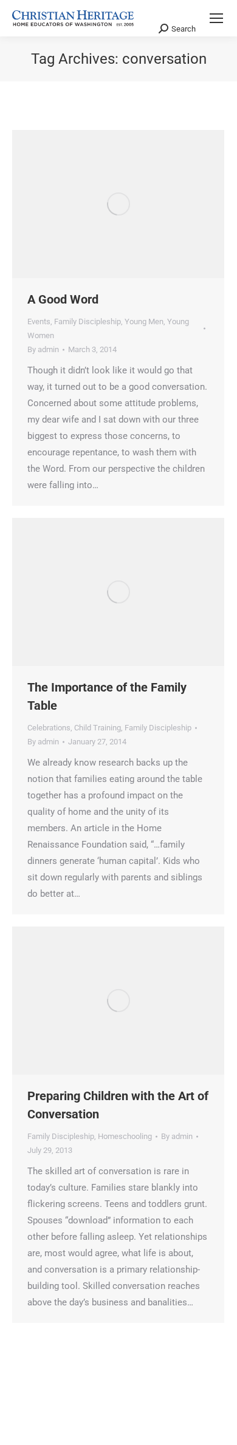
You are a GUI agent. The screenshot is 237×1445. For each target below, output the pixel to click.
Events (38, 321)
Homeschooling (125, 1136)
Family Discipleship (87, 321)
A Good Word (62, 299)
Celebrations (48, 727)
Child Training (97, 727)
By (43, 349)
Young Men (144, 321)
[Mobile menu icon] (216, 18)
